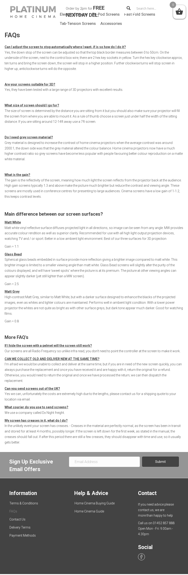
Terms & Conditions (23, 503)
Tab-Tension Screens (78, 23)
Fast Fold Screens (139, 14)
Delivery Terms (19, 527)
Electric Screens (74, 14)
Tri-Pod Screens (106, 14)
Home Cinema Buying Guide (95, 503)
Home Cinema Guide (89, 511)
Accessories (111, 23)
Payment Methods (22, 535)
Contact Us (17, 519)
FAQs (13, 511)
